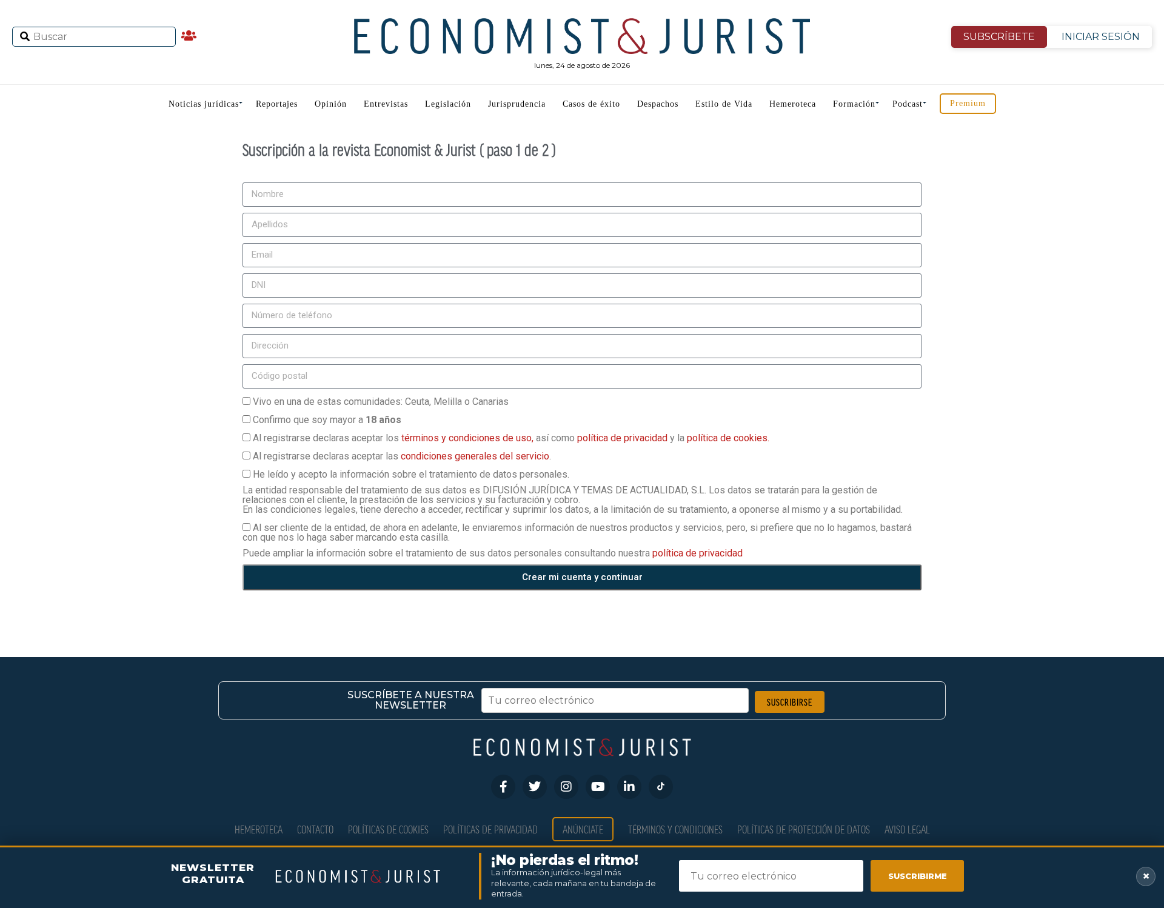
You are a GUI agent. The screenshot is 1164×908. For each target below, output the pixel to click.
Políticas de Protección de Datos (803, 829)
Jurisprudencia (517, 103)
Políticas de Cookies (388, 829)
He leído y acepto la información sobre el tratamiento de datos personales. (411, 474)
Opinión (331, 103)
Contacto (315, 829)
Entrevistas (386, 103)
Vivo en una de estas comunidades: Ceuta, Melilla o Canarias (381, 401)
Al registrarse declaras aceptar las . (402, 456)
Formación (854, 103)
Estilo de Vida (723, 103)
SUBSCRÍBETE (999, 36)
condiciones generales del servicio (475, 456)
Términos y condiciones (675, 829)
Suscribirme (917, 876)
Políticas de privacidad (490, 829)
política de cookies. (728, 438)
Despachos (657, 103)
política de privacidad (623, 438)
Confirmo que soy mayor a (327, 420)
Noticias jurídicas (204, 103)
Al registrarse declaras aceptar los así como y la (511, 438)
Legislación (448, 103)
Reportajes (277, 103)
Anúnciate (583, 829)
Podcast (907, 103)
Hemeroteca (792, 103)
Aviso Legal (907, 829)
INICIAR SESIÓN (1101, 36)
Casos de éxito (591, 103)
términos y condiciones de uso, (468, 438)
